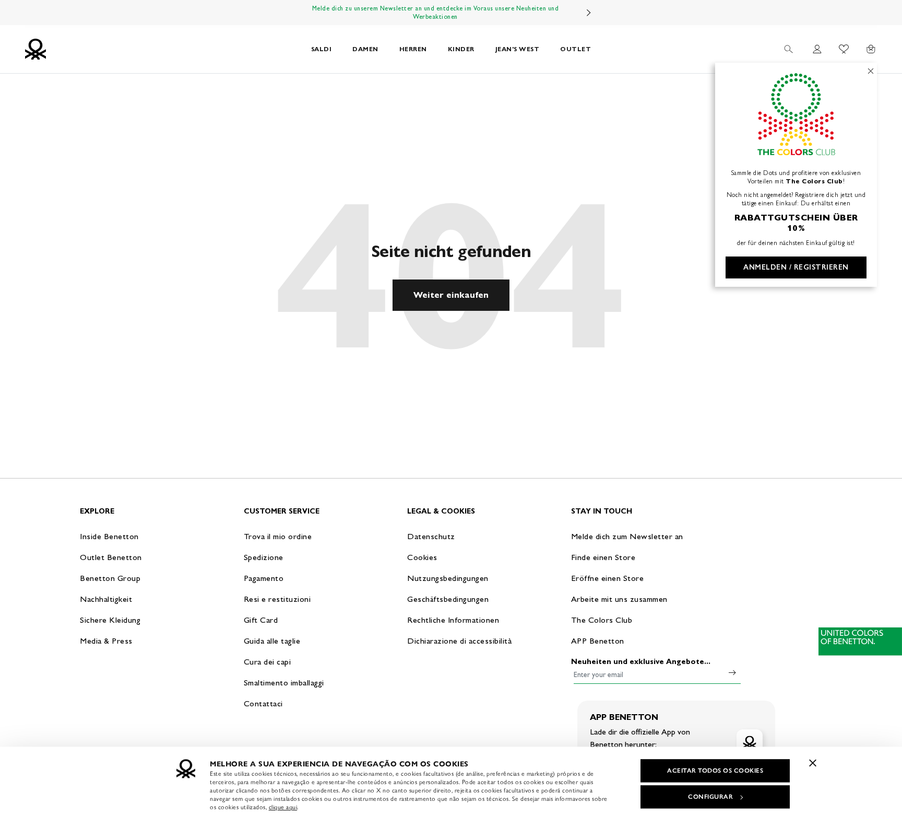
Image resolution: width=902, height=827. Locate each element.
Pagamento (264, 578)
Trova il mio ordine (278, 536)
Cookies (422, 557)
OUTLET (575, 49)
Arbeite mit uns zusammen (619, 599)
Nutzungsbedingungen (448, 578)
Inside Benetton (109, 536)
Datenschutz (431, 536)
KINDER (461, 49)
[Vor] (588, 12)
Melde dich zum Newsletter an (627, 536)
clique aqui (283, 807)
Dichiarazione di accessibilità (459, 641)
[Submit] (732, 672)
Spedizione (263, 557)
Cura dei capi (267, 662)
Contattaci (263, 703)
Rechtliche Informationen (453, 620)
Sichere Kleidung (110, 620)
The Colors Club (602, 620)
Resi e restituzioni (277, 599)
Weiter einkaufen (451, 295)
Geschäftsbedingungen (448, 599)
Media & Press (106, 641)
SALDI (321, 49)
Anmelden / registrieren (796, 267)
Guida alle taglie (272, 641)
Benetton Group (110, 578)
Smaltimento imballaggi (284, 683)
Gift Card (261, 620)
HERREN (413, 49)
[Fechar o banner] (812, 762)
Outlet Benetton (111, 557)
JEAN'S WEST (517, 49)
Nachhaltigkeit (106, 599)
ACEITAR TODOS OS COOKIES (715, 770)
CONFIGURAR (710, 796)
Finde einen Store (603, 557)
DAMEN (365, 49)
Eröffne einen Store (607, 578)
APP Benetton (597, 641)
